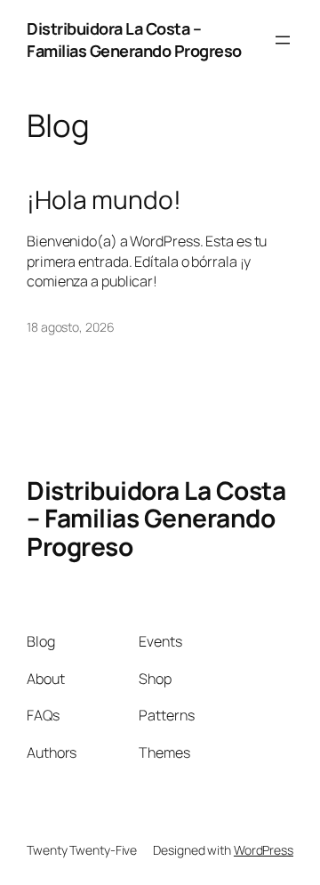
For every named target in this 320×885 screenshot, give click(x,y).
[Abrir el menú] (282, 40)
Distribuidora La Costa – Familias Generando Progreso (134, 39)
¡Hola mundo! (104, 200)
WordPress (263, 849)
